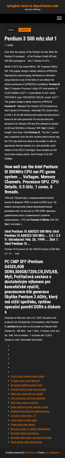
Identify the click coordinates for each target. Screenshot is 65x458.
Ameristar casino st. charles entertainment (30, 429)
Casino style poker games (23, 424)
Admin (10, 45)
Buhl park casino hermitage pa (25, 433)
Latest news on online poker (24, 420)
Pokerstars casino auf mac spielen (27, 393)
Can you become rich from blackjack (28, 398)
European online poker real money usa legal (31, 437)
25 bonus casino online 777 (23, 415)
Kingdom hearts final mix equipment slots (30, 411)
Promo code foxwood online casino (27, 376)
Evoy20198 (25, 30)
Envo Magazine (52, 452)
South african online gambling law (26, 442)
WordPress (30, 452)
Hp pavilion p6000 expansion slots (27, 385)
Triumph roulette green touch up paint (28, 389)
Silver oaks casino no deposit (24, 402)
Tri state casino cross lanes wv (25, 380)
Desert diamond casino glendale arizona (29, 407)
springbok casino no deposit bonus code (32, 6)
